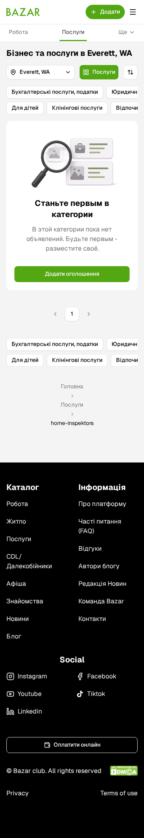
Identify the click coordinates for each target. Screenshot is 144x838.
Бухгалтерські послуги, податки (55, 91)
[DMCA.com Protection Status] (124, 771)
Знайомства (24, 601)
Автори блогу (99, 566)
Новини (17, 619)
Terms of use (119, 793)
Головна (72, 386)
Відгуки (90, 548)
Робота (18, 32)
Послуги (73, 32)
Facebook (101, 676)
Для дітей (25, 107)
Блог (13, 636)
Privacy (17, 793)
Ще (122, 32)
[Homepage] (23, 12)
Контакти (92, 619)
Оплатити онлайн (77, 744)
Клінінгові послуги (77, 107)
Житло (16, 521)
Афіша (16, 583)
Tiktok (96, 694)
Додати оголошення (72, 273)
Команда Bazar (101, 601)
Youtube (30, 694)
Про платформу (102, 504)
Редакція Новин (102, 583)
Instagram (32, 676)
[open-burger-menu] (133, 12)
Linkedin (30, 711)
